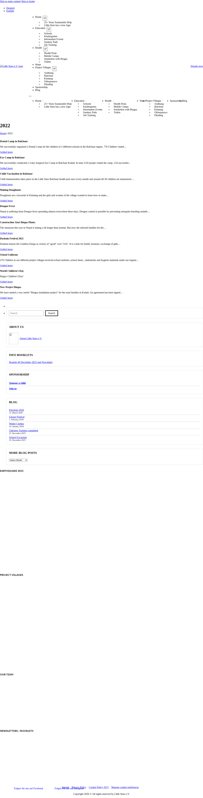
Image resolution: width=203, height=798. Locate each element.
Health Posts (50, 53)
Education (40, 28)
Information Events (53, 39)
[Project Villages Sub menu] (54, 68)
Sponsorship (41, 87)
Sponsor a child (17, 383)
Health (38, 48)
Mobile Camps (51, 56)
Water (38, 64)
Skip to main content (10, 1)
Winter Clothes (16, 423)
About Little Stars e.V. (31, 338)
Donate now (197, 66)
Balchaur (48, 75)
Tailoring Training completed (23, 430)
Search (51, 313)
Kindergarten (50, 36)
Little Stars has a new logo (57, 25)
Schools (48, 33)
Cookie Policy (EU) (99, 787)
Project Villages (43, 67)
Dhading (48, 84)
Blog (37, 90)
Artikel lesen (6, 152)
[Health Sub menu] (45, 49)
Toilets (47, 61)
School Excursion (18, 437)
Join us (13, 388)
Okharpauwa (50, 81)
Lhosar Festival (16, 417)
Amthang (48, 72)
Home (38, 17)
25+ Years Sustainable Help (58, 22)
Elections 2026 (16, 410)
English (10, 11)
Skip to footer (28, 1)
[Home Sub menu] (45, 18)
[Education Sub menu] (49, 29)
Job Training (50, 45)
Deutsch (10, 8)
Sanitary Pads (51, 42)
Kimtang (48, 78)
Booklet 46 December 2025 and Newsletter (30, 362)
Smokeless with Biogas (55, 58)
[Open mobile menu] (30, 96)
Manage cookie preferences (125, 787)
